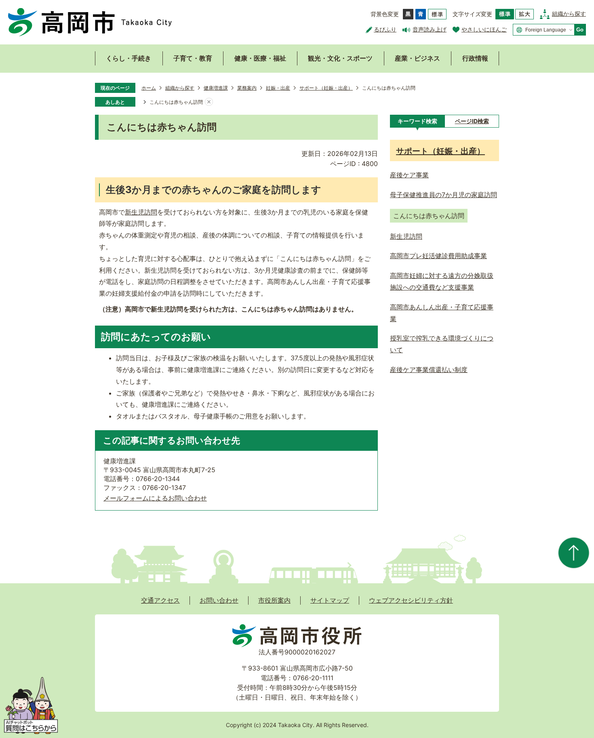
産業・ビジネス (417, 58)
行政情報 (475, 58)
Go (579, 30)
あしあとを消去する (209, 102)
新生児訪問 (141, 212)
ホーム (148, 88)
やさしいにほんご (484, 29)
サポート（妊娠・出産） (326, 88)
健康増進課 (216, 88)
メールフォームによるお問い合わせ (155, 498)
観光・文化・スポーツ (340, 58)
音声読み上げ (430, 29)
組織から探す (569, 13)
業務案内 (247, 88)
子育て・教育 (192, 58)
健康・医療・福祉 (260, 58)
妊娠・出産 (278, 88)
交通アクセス (160, 600)
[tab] (417, 121)
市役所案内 (274, 600)
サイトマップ (329, 600)
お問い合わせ (219, 600)
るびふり (385, 29)
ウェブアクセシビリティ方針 (411, 600)
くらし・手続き (128, 58)
